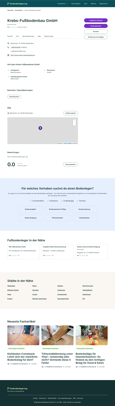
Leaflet (60, 143)
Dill (84, 299)
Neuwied (35, 290)
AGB (74, 398)
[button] (40, 128)
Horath (34, 294)
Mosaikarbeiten (14, 96)
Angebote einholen (95, 20)
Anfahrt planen (70, 113)
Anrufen (96, 31)
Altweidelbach (87, 290)
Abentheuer (87, 294)
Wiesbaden (11, 286)
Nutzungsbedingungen (65, 398)
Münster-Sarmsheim (39, 299)
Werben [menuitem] (93, 3)
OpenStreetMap (68, 143)
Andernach (61, 290)
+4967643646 (15, 47)
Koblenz (60, 286)
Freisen (9, 299)
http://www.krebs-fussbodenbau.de (23, 55)
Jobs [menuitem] (85, 3)
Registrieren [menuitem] (104, 3)
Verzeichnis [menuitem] (61, 3)
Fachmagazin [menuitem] (75, 3)
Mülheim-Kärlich (13, 290)
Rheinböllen (19, 10)
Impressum (80, 398)
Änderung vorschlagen (96, 37)
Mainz (34, 286)
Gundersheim (62, 294)
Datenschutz (42, 398)
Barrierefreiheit (52, 398)
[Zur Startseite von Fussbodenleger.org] (17, 4)
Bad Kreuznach (88, 286)
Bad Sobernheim (63, 299)
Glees (9, 294)
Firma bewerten (70, 164)
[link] (23, 251)
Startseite (10, 10)
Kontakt (35, 398)
